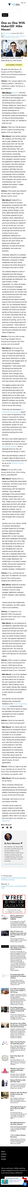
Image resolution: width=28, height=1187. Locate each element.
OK (24, 1179)
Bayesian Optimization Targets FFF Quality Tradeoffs (17, 917)
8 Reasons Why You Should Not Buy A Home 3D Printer (18, 1094)
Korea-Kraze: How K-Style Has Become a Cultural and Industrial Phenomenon (18, 1025)
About (3, 1151)
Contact (3, 1154)
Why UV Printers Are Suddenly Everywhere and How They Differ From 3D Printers (18, 933)
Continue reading (17, 970)
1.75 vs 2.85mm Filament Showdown (17, 1136)
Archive (3, 1159)
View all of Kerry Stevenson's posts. (13, 864)
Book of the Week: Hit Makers (17, 1057)
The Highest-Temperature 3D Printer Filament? (17, 1123)
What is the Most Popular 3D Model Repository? (17, 1043)
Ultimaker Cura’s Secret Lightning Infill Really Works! (17, 1070)
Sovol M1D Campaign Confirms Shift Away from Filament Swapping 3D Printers (18, 1009)
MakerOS (15, 93)
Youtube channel (17, 463)
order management (20, 36)
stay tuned (6, 821)
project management (6, 37)
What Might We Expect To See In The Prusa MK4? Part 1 (18, 1108)
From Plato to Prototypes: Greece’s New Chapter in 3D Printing (17, 990)
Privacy (3, 1156)
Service (3, 35)
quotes (17, 37)
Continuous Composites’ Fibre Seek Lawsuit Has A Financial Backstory (18, 947)
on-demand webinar (9, 446)
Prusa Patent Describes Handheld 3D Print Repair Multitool (18, 976)
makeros (13, 36)
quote (13, 37)
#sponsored (7, 36)
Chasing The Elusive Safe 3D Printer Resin (17, 1081)
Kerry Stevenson (7, 33)
